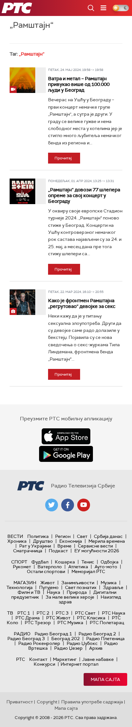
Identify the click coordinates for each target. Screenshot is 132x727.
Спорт (19, 562)
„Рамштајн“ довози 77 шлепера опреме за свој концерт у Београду (84, 195)
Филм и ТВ (29, 592)
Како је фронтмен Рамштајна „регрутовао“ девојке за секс (81, 303)
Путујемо (49, 587)
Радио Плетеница (105, 638)
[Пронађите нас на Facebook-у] (67, 505)
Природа (77, 592)
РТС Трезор (38, 622)
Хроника (17, 541)
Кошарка (65, 562)
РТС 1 (23, 613)
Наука (53, 592)
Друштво (43, 541)
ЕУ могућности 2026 (96, 551)
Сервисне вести (95, 546)
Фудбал (39, 562)
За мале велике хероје (69, 597)
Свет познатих (80, 587)
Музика (109, 582)
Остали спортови (46, 571)
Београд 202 (65, 638)
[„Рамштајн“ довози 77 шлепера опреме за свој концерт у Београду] (22, 191)
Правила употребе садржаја (92, 702)
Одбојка (110, 562)
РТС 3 (62, 613)
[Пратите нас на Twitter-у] (51, 505)
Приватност (19, 702)
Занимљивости (77, 582)
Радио (22, 634)
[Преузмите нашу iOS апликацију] (66, 436)
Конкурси (44, 664)
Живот (47, 582)
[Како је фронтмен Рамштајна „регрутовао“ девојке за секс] (22, 302)
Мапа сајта (105, 679)
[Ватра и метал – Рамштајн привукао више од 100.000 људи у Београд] (22, 80)
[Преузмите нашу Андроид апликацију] (66, 454)
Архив (96, 648)
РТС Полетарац (107, 622)
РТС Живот (58, 618)
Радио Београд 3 (26, 638)
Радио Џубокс (82, 643)
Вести (15, 536)
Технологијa (19, 587)
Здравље (113, 587)
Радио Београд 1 (53, 634)
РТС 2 (43, 613)
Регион (62, 536)
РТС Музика (70, 622)
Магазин (24, 582)
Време (64, 546)
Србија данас (108, 536)
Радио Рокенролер (39, 643)
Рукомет (22, 567)
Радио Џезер (68, 648)
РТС (20, 659)
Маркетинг (65, 659)
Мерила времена (106, 541)
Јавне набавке (98, 659)
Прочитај (63, 158)
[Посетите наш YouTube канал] (83, 505)
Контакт (38, 659)
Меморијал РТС (88, 571)
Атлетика (78, 567)
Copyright (47, 702)
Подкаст (58, 551)
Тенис (87, 562)
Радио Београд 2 (97, 634)
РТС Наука (113, 613)
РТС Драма (27, 618)
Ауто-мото (106, 567)
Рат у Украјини (35, 546)
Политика (38, 536)
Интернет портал (79, 664)
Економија (70, 541)
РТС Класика (91, 618)
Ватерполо (49, 567)
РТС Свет (85, 613)
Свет (82, 536)
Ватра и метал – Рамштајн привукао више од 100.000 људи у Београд (79, 84)
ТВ (10, 613)
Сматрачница (27, 551)
